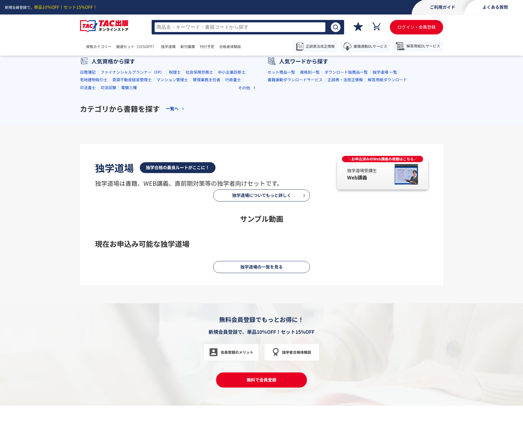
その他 (244, 184)
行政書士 (233, 176)
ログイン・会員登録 (416, 27)
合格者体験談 (230, 46)
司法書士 (88, 183)
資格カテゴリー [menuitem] (98, 46)
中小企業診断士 (231, 168)
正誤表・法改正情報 (345, 176)
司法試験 (108, 183)
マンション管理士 (172, 176)
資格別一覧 (310, 168)
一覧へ (172, 205)
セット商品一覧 (281, 168)
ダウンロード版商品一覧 (346, 168)
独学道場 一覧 (385, 168)
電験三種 (129, 183)
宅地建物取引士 (93, 176)
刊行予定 (207, 46)
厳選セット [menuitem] (136, 46)
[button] (237, 133)
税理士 (175, 168)
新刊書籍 (187, 46)
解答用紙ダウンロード (387, 176)
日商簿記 (88, 168)
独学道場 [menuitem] (168, 46)
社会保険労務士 (199, 168)
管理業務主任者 (206, 176)
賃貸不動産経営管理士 (132, 176)
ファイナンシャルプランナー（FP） (132, 168)
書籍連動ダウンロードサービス (295, 176)
